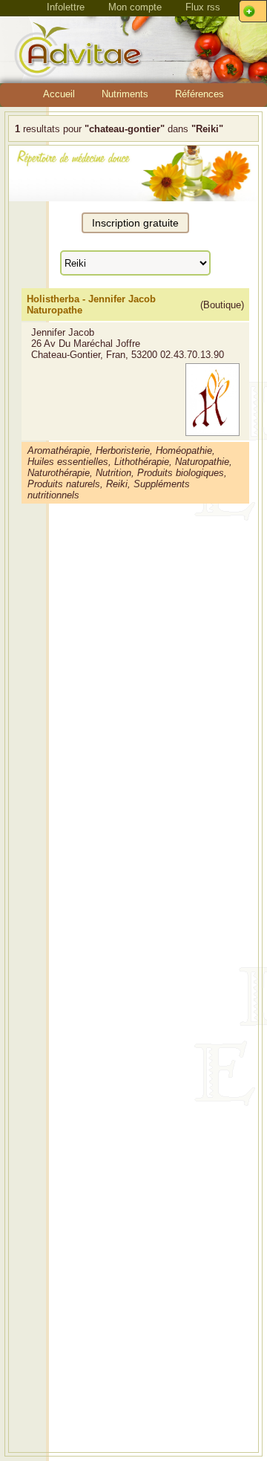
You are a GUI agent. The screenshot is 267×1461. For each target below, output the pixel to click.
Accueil (59, 94)
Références (199, 94)
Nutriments (125, 94)
